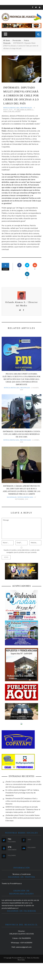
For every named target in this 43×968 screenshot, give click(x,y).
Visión (6, 33)
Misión (6, 28)
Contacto (7, 37)
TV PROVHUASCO (10, 24)
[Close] (3, 8)
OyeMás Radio (9, 19)
